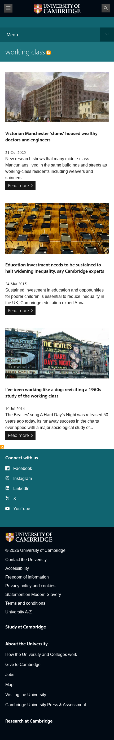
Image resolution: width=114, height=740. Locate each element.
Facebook (22, 468)
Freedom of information (27, 577)
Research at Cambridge (28, 721)
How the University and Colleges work (41, 654)
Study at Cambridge (25, 627)
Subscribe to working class (2, 447)
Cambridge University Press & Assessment (45, 704)
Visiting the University (25, 694)
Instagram (22, 478)
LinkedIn (21, 488)
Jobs (9, 674)
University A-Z (18, 612)
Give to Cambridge (23, 664)
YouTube (21, 508)
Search (106, 8)
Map (9, 684)
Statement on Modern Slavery (33, 594)
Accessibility (17, 568)
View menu (8, 8)
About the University (26, 644)
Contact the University (26, 559)
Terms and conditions (25, 603)
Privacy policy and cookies (30, 586)
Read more (18, 185)
